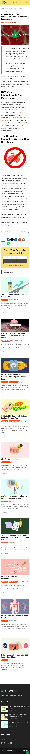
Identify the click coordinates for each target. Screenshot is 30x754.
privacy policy (19, 265)
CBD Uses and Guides (14, 421)
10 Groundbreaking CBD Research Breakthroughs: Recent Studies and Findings (15, 537)
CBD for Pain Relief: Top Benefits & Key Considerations (14, 617)
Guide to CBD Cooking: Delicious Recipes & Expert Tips (14, 417)
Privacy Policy (5, 695)
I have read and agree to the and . (16, 264)
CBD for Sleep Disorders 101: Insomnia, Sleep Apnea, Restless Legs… (14, 377)
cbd (3, 231)
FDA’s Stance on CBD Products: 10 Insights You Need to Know (14, 497)
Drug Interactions (11, 231)
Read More (4, 312)
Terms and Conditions (16, 695)
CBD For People (18, 8)
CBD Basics (9, 8)
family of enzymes (10, 183)
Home (2, 8)
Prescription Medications (9, 235)
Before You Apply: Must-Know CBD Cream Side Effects (14, 656)
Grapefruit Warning (23, 231)
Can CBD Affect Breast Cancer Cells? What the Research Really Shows (13, 336)
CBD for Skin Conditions (10, 459)
